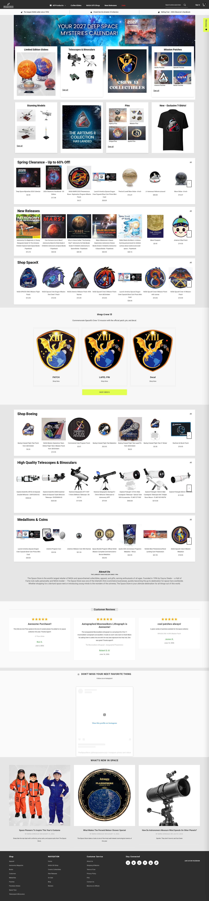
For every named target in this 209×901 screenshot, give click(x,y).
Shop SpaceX (27, 262)
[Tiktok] (156, 863)
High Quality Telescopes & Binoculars (47, 463)
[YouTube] (151, 863)
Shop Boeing (27, 414)
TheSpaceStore (84, 752)
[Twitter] (133, 863)
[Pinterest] (145, 863)
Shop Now (56, 381)
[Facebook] (128, 863)
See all (65, 90)
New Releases (28, 211)
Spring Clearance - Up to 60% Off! (43, 162)
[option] (35, 12)
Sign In (197, 5)
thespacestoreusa (100, 752)
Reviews (206, 23)
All (191, 162)
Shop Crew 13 (104, 392)
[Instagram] (139, 863)
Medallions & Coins (32, 520)
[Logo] (9, 5)
